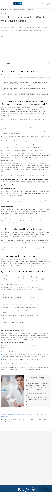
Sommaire (7, 64)
